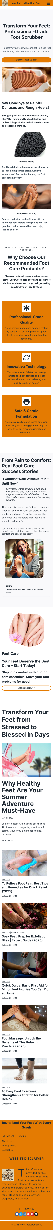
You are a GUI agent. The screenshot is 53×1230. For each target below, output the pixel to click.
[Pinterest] (32, 1214)
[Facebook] (17, 1214)
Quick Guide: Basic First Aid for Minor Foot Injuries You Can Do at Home (25, 989)
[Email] (36, 1214)
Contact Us (7, 1150)
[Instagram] (24, 1214)
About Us (7, 1141)
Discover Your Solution (26, 60)
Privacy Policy (9, 1145)
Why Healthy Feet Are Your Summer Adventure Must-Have (22, 797)
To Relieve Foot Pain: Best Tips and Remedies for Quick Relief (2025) (25, 887)
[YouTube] (28, 1214)
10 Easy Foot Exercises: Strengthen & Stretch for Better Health (25, 1095)
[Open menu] (48, 3)
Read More (7, 840)
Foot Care (6, 880)
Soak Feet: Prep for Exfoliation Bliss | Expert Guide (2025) (24, 938)
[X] (21, 1214)
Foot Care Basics (18, 932)
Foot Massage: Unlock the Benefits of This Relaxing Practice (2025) (21, 1042)
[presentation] (26, 760)
